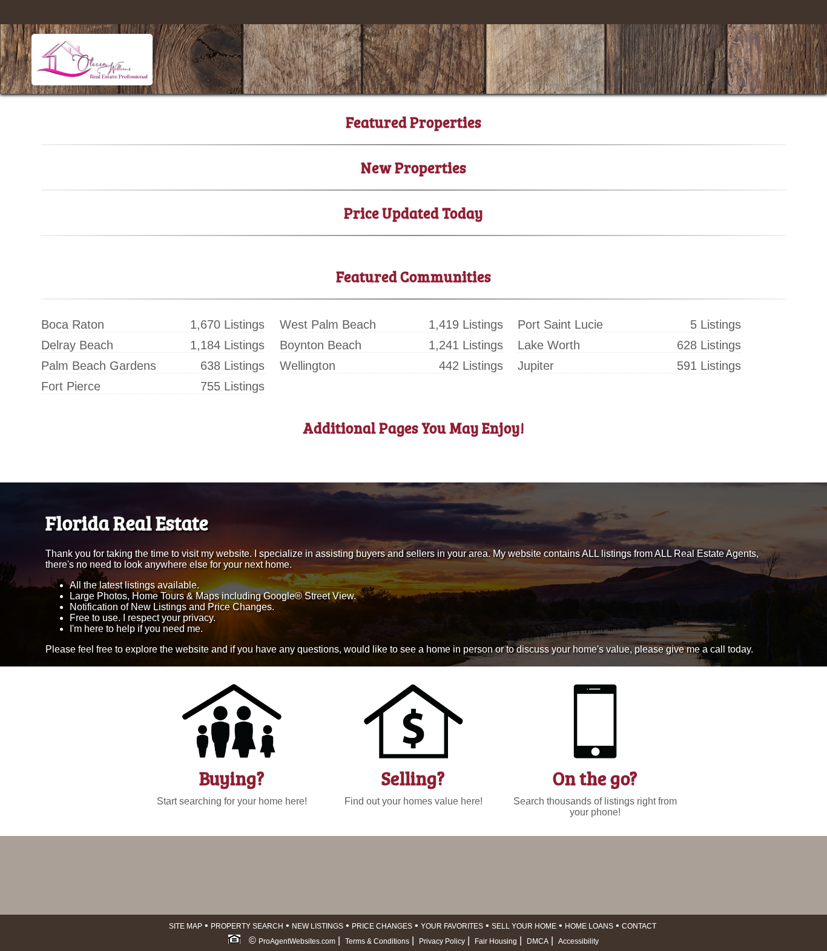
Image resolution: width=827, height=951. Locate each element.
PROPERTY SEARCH (247, 926)
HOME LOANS (589, 926)
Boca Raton (72, 324)
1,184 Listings (227, 345)
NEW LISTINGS (317, 926)
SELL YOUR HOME (524, 926)
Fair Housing (496, 941)
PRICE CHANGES (382, 926)
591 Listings (709, 365)
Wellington (307, 365)
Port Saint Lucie (560, 324)
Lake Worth (549, 345)
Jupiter (536, 365)
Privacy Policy (442, 941)
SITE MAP (185, 926)
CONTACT (639, 926)
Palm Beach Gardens (98, 365)
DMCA (538, 941)
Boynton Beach (320, 345)
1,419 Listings (466, 324)
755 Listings (232, 386)
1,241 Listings (466, 345)
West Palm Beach (328, 324)
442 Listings (471, 365)
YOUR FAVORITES (452, 926)
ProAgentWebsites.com (297, 941)
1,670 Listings (227, 324)
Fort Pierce (70, 386)
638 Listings (232, 365)
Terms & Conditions (377, 941)
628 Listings (709, 345)
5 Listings (715, 324)
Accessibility (578, 941)
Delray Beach (77, 345)
